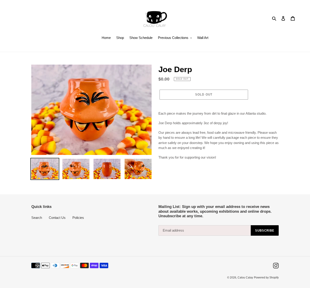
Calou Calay (245, 277)
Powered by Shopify (266, 277)
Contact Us (57, 218)
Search (36, 218)
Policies (78, 218)
